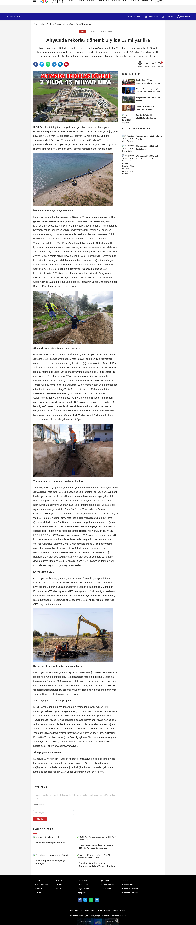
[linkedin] (60, 64)
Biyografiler (82, 893)
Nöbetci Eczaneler (130, 893)
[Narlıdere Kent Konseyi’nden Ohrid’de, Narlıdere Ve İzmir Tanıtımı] (97, 856)
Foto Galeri (152, 16)
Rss (71, 911)
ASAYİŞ (38, 881)
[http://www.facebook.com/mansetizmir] (80, 900)
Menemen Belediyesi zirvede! (50, 842)
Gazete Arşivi (105, 889)
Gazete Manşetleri (130, 889)
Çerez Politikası (104, 911)
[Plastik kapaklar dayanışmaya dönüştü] (54, 855)
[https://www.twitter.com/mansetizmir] (85, 900)
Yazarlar (169, 16)
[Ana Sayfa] (34, 24)
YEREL (49, 24)
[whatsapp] (48, 64)
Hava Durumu (128, 885)
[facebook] (35, 64)
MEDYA (59, 885)
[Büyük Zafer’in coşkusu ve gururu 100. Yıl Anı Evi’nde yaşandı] (97, 838)
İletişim (94, 911)
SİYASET (39, 889)
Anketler (125, 881)
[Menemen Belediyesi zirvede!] (54, 837)
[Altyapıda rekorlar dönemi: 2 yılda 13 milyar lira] (75, 97)
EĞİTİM (59, 881)
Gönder (40, 819)
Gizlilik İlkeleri (119, 911)
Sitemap (78, 911)
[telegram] (54, 64)
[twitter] (41, 64)
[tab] (41, 787)
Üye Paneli (185, 16)
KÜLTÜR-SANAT (42, 885)
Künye (86, 911)
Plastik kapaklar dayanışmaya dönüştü (50, 862)
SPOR (58, 889)
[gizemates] (97, 900)
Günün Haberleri (107, 885)
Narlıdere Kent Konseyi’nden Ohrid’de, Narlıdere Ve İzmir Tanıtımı (97, 864)
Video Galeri (134, 16)
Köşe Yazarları (84, 889)
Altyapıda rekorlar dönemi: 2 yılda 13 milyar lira (73, 24)
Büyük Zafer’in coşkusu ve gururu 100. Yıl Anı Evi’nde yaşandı (96, 846)
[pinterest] (66, 64)
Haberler (41, 24)
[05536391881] (91, 900)
